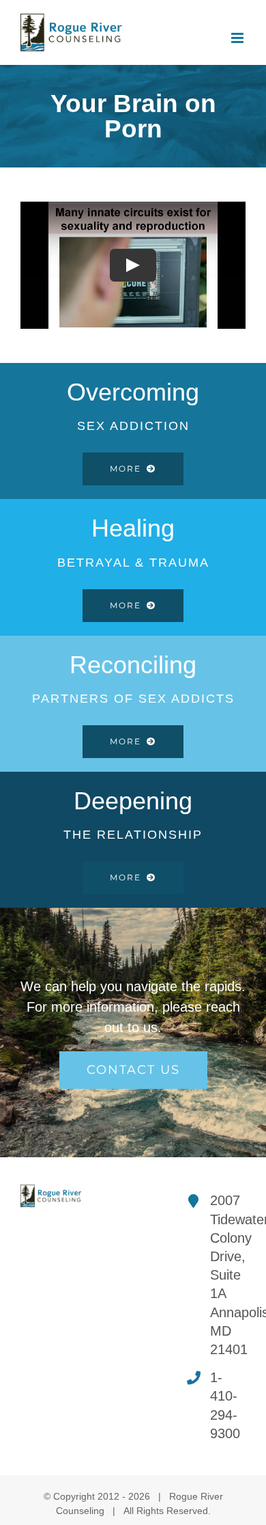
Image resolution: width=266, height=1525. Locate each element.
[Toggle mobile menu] (238, 38)
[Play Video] (133, 265)
